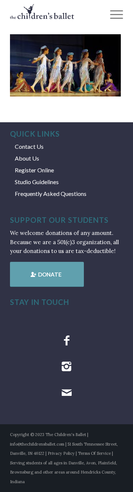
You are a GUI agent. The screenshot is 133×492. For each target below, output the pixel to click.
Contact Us (29, 146)
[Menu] (113, 14)
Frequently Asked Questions (50, 193)
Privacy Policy (61, 453)
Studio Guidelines (37, 181)
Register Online (34, 169)
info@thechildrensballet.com (37, 444)
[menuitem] (113, 14)
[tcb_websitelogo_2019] (55, 14)
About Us (27, 158)
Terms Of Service (94, 453)
